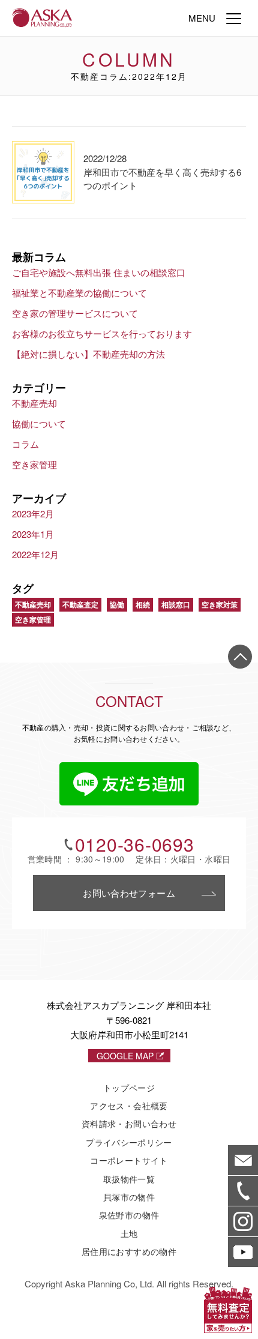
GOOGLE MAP (125, 1056)
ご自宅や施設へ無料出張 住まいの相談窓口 (98, 272)
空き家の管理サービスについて (75, 313)
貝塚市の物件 (129, 1197)
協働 (117, 604)
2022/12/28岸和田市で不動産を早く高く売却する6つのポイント (162, 171)
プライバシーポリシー (129, 1142)
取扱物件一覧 (129, 1179)
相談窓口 (175, 604)
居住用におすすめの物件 (129, 1251)
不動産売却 (34, 403)
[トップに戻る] (240, 657)
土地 (129, 1233)
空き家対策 (220, 604)
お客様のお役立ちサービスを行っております (102, 333)
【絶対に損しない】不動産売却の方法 (88, 354)
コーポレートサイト (128, 1160)
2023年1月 (33, 534)
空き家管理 (34, 464)
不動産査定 (80, 604)
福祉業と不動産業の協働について (79, 292)
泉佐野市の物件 (129, 1215)
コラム (25, 444)
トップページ (129, 1088)
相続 (143, 604)
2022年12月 (35, 554)
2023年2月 (33, 513)
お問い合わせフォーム (129, 892)
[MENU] (233, 18)
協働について (39, 423)
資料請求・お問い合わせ (129, 1124)
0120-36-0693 (134, 844)
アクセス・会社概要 (128, 1106)
